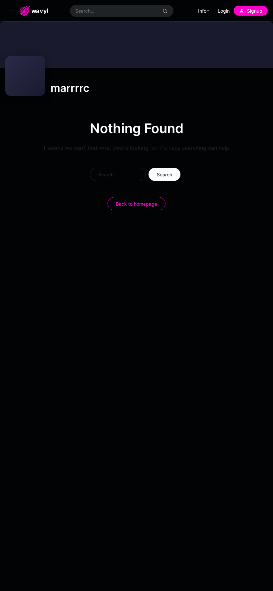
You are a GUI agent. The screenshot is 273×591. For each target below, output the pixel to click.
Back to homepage (136, 204)
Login (224, 11)
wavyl (39, 10)
